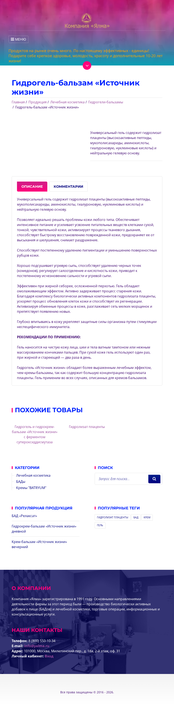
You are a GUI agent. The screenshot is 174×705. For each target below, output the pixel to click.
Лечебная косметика (67, 102)
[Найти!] (154, 479)
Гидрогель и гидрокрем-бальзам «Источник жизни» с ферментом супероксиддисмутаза (35, 434)
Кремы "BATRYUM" (31, 487)
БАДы (20, 481)
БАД (135, 517)
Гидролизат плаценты (87, 426)
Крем (147, 517)
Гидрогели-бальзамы (105, 102)
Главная (18, 102)
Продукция (37, 102)
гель (100, 525)
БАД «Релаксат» (24, 515)
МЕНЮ (20, 39)
